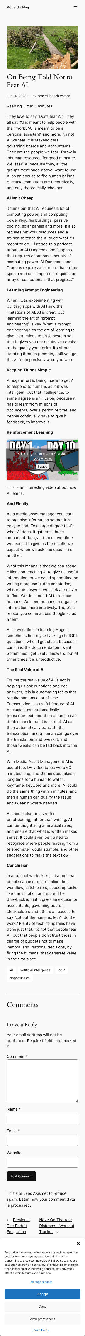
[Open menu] (75, 7)
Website (14, 1152)
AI (11, 970)
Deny (42, 1306)
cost (61, 970)
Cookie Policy (40, 1330)
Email (13, 1131)
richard (42, 96)
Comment (17, 1056)
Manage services (41, 1282)
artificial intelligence (35, 970)
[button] (78, 1243)
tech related (61, 96)
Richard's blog (18, 7)
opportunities (19, 978)
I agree (42, 466)
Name (14, 1109)
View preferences (43, 1319)
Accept (42, 1294)
